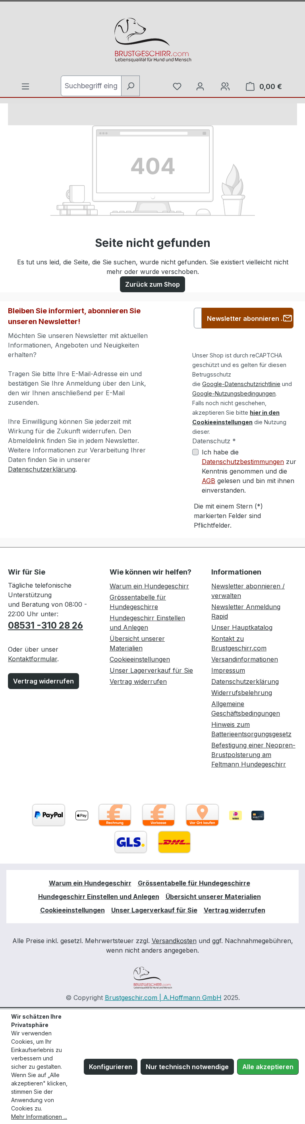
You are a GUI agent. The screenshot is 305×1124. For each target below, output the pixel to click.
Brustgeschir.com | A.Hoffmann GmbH (163, 998)
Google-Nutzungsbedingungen (234, 393)
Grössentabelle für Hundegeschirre (194, 883)
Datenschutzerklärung (41, 469)
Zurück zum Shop (152, 284)
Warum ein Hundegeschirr (149, 586)
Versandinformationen (244, 659)
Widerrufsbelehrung (241, 693)
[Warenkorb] (225, 86)
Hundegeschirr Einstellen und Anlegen (98, 897)
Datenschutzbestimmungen (243, 462)
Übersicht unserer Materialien (213, 897)
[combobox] (91, 86)
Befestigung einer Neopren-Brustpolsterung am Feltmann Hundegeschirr (253, 754)
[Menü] (25, 86)
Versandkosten (174, 941)
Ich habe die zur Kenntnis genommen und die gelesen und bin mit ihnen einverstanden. (249, 471)
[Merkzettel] (177, 86)
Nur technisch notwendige (187, 1067)
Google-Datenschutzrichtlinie (241, 383)
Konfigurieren (110, 1067)
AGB (208, 481)
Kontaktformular (32, 659)
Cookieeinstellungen (140, 659)
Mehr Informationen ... (39, 1116)
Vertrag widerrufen (43, 681)
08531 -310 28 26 (45, 625)
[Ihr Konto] (200, 86)
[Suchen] (130, 86)
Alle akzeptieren (267, 1067)
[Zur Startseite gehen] (152, 40)
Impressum (228, 670)
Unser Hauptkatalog (241, 627)
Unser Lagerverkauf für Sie (151, 670)
